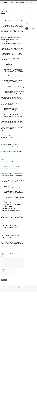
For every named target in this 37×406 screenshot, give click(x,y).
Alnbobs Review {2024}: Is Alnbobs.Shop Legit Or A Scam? (10, 146)
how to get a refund (11, 235)
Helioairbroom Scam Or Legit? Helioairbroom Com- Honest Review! (11, 175)
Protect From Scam (22, 2)
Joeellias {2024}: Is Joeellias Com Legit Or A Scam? (9, 153)
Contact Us (31, 2)
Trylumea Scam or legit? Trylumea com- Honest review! (9, 132)
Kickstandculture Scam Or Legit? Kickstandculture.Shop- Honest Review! (12, 151)
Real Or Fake (4, 252)
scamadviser (19, 187)
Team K (2, 11)
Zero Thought (4, 2)
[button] (35, 2)
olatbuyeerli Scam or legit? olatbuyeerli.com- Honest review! (10, 253)
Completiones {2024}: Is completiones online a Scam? (9, 137)
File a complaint (17, 2)
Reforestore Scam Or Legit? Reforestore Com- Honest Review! (10, 166)
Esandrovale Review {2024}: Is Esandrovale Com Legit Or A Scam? (11, 177)
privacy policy (16, 289)
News (27, 2)
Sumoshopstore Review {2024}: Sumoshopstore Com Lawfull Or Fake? (12, 173)
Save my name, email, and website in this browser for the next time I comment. (12, 276)
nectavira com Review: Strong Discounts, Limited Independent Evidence (32, 28)
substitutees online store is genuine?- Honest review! (9, 135)
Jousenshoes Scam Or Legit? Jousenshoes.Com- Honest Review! (10, 168)
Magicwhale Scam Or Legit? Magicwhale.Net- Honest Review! (10, 161)
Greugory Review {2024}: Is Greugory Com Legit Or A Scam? (10, 144)
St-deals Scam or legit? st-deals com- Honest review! (9, 254)
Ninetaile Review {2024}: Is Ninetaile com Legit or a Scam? (10, 139)
